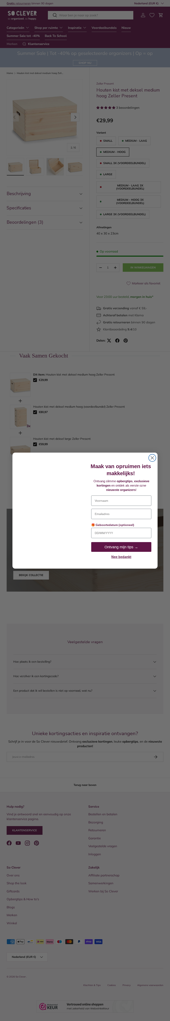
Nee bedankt (121, 557)
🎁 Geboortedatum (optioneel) (112, 525)
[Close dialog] (152, 458)
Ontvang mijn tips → (121, 547)
